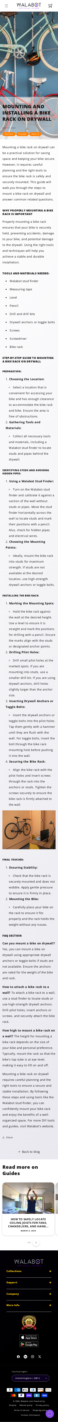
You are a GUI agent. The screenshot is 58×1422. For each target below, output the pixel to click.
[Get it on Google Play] (29, 1344)
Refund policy (26, 1405)
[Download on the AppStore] (29, 1337)
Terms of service (21, 1410)
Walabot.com (27, 1401)
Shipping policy (40, 1410)
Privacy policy (42, 1405)
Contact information (30, 1415)
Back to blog (31, 1152)
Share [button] (9, 1137)
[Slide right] (36, 1242)
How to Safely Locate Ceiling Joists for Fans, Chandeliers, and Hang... (28, 1222)
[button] (6, 5)
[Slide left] (21, 1242)
